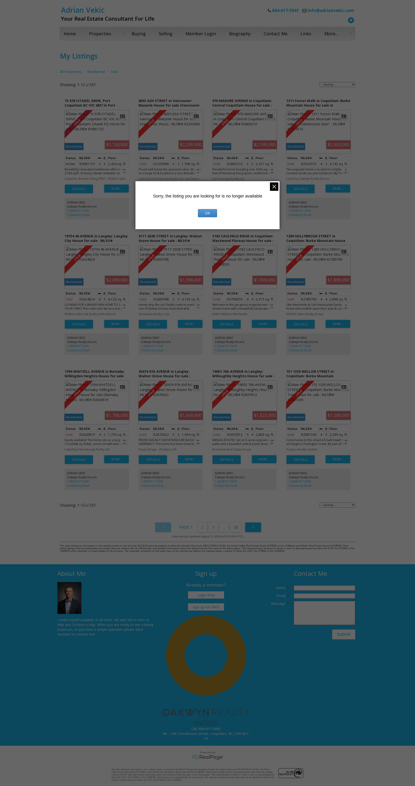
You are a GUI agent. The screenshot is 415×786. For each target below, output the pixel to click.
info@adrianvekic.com (331, 10)
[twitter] (350, 19)
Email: (282, 595)
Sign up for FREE (206, 607)
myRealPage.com (207, 757)
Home (70, 33)
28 (236, 527)
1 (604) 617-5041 (78, 211)
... (224, 527)
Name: (281, 587)
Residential (96, 71)
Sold (114, 71)
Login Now (206, 595)
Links (305, 33)
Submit (343, 634)
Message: (279, 603)
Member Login (201, 33)
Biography (239, 33)
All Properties (70, 71)
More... (331, 33)
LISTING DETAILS (79, 189)
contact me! (85, 634)
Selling (165, 33)
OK (207, 213)
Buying (139, 33)
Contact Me (275, 33)
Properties (100, 33)
